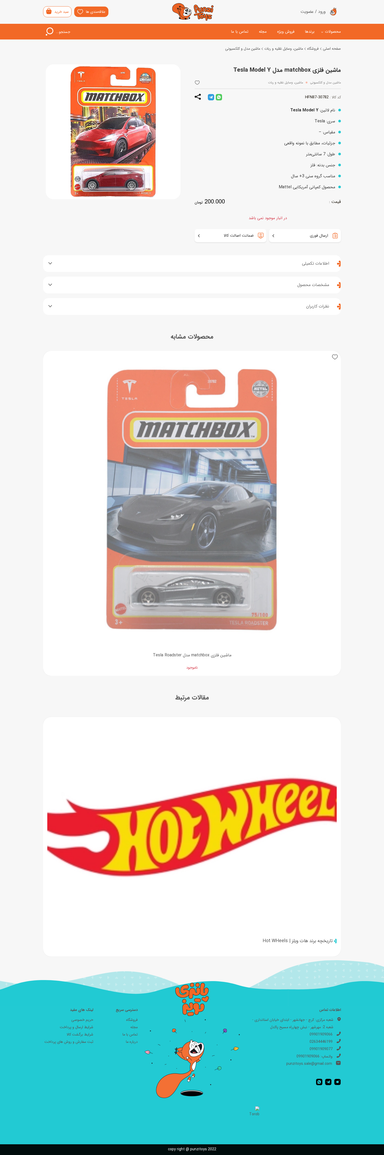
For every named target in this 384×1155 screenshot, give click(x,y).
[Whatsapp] (319, 1082)
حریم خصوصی (82, 1020)
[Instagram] (337, 1082)
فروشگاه (313, 49)
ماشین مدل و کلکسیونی (242, 49)
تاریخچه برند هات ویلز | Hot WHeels (298, 941)
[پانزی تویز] (192, 12)
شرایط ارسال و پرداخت (76, 1027)
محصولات (333, 32)
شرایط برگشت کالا (80, 1034)
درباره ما (132, 1042)
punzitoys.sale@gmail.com (309, 1064)
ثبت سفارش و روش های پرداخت (68, 1042)
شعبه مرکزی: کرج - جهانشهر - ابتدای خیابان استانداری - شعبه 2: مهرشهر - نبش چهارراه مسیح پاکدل (292, 1023)
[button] (197, 83)
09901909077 (321, 1049)
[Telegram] (328, 1082)
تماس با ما (239, 32)
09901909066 (321, 1034)
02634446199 (321, 1042)
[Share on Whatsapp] (219, 97)
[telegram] (211, 97)
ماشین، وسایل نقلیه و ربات (283, 49)
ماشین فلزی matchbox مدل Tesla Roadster (192, 655)
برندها (310, 32)
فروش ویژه (285, 32)
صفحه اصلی (332, 49)
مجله (263, 32)
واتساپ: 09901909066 (314, 1056)
